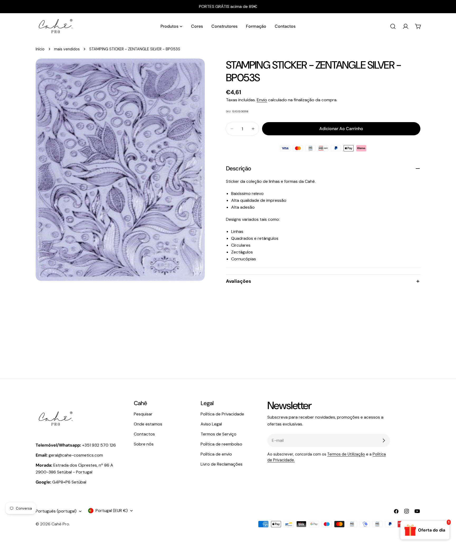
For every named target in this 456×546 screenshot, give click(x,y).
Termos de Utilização (346, 454)
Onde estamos (148, 424)
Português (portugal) (56, 511)
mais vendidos (67, 49)
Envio (262, 100)
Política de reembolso (221, 444)
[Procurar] (393, 26)
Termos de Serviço (218, 434)
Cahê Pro (60, 524)
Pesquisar (143, 414)
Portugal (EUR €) (112, 510)
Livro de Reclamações (222, 464)
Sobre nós (144, 444)
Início (40, 49)
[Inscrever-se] (384, 440)
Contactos (144, 434)
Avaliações (238, 281)
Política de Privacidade (222, 414)
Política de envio (216, 454)
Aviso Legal (211, 424)
